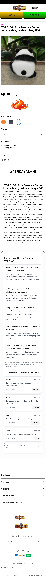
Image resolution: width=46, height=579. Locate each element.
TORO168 (8, 191)
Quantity (4, 129)
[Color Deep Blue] (11, 122)
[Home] (19, 7)
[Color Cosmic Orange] (3, 122)
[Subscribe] (38, 541)
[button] (2, 7)
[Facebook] (2, 160)
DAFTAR (34, 15)
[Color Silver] (18, 122)
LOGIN (11, 15)
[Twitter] (5, 160)
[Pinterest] (9, 160)
